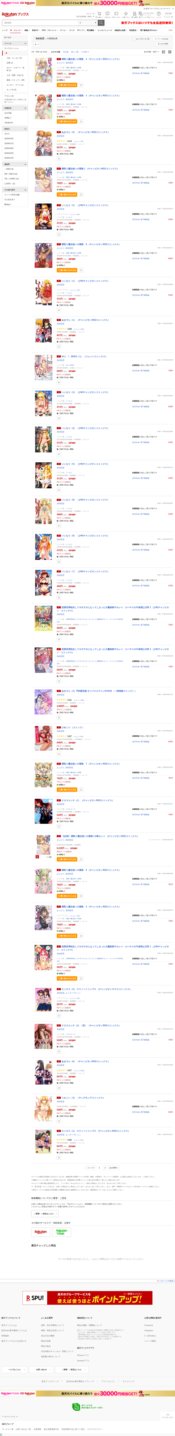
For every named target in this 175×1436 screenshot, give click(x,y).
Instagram (148, 1330)
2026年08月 (9, 148)
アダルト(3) (9, 96)
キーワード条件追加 (161, 39)
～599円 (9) (8, 169)
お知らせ (108, 17)
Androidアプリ (83, 1361)
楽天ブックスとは (9, 1325)
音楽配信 (132, 30)
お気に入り (126, 17)
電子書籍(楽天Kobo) (148, 30)
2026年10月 (9, 158)
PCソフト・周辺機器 (85, 30)
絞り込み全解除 (163, 44)
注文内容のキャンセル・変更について (57, 1351)
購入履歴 (135, 17)
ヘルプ (158, 17)
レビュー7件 (79, 141)
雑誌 (26, 30)
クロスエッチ (70, 809)
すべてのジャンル (11, 48)
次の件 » (113, 1168)
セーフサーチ (141, 39)
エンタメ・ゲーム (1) (15, 85)
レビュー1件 (75, 214)
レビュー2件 (75, 998)
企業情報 (37, 1429)
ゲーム (62, 30)
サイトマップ (128, 1381)
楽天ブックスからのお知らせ (13, 1341)
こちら (107, 1190)
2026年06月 (9, 139)
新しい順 (74, 52)
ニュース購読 (150, 1341)
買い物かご (99, 17)
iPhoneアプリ (83, 1355)
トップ (4, 30)
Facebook (148, 1325)
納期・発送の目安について (52, 1330)
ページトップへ (167, 1417)
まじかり (60, 63)
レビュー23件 (79, 329)
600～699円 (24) (10, 174)
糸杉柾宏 (69, 63)
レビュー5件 (79, 1140)
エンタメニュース (105, 30)
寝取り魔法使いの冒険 (73, 67)
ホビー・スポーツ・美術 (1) (15, 69)
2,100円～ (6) (9, 184)
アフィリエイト (108, 1381)
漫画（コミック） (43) (15, 80)
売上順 (65, 52)
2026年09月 (9, 153)
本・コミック (15, 30)
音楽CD (35, 30)
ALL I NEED (70, 365)
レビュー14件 (79, 700)
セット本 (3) (11, 90)
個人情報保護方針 (51, 1429)
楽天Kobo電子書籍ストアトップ (80, 1381)
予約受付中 (8, 123)
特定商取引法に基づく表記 (73, 1429)
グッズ (72, 30)
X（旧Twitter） (150, 1336)
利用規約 (5, 1336)
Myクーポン (116, 17)
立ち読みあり (9, 199)
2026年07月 (9, 143)
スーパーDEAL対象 (12, 195)
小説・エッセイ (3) (14, 58)
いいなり (69, 217)
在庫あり (7, 118)
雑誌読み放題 (120, 30)
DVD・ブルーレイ (49, 30)
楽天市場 (168, 13)
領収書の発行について (50, 1356)
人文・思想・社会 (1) (15, 75)
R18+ (171, 30)
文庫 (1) (10, 63)
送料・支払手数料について (52, 1325)
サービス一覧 (168, 17)
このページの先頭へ (167, 1281)
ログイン (89, 14)
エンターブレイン (73, 993)
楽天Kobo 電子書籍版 (140, 73)
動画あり (7, 204)
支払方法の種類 (47, 1336)
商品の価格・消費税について (89, 1325)
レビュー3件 (79, 736)
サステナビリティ (95, 1429)
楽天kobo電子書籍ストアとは (14, 1330)
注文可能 (7, 113)
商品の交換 (46, 1341)
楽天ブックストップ (50, 1381)
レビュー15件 (79, 1070)
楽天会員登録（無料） (84, 16)
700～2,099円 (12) (11, 179)
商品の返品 (46, 1346)
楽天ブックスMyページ (146, 17)
